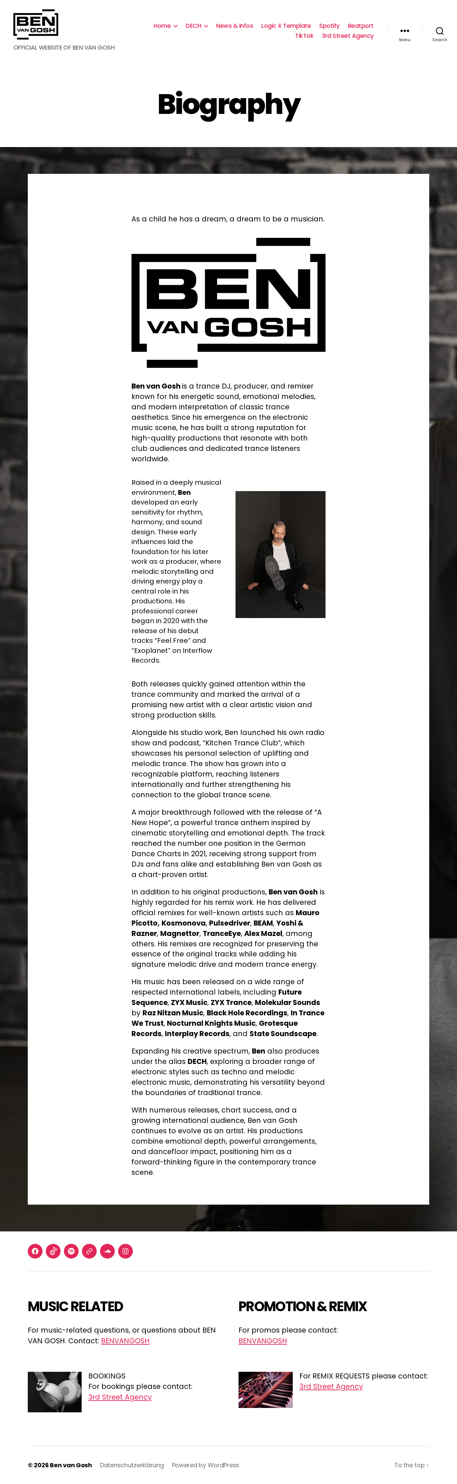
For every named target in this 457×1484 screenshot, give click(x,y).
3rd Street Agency (348, 36)
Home (162, 25)
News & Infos (234, 25)
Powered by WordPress (206, 1465)
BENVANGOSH (125, 1341)
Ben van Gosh (71, 1465)
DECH (193, 25)
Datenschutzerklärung (132, 1465)
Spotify (329, 25)
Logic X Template (286, 25)
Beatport (361, 25)
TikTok (304, 36)
